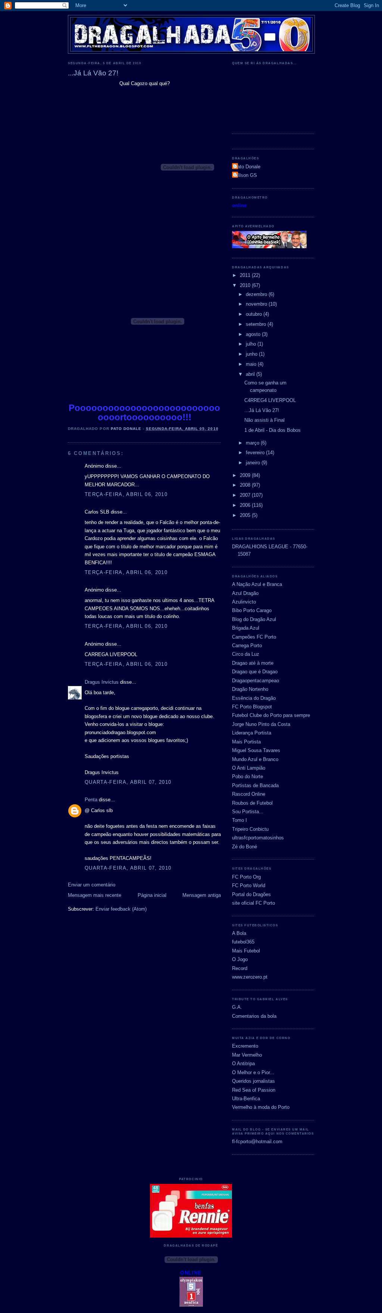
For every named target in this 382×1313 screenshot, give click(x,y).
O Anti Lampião (248, 768)
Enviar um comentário (91, 885)
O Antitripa (243, 1063)
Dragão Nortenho (250, 689)
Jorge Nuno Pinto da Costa (261, 724)
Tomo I (239, 820)
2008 (246, 485)
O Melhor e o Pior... (253, 1072)
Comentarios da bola (254, 1016)
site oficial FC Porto (253, 903)
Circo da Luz (245, 654)
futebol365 (243, 942)
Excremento (245, 1046)
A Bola (239, 933)
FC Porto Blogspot (252, 706)
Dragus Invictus (102, 682)
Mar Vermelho (247, 1055)
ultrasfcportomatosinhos (258, 837)
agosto (254, 334)
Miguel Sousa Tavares (256, 750)
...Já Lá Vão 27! (261, 410)
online (239, 205)
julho (251, 344)
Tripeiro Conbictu (250, 829)
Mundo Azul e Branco (255, 759)
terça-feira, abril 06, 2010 (126, 494)
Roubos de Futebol (252, 803)
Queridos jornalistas (253, 1081)
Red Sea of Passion (253, 1090)
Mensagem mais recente (94, 895)
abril (251, 374)
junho (252, 354)
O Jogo (240, 959)
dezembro (257, 294)
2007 (246, 495)
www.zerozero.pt (249, 977)
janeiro (254, 462)
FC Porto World (248, 885)
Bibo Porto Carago (252, 610)
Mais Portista (246, 742)
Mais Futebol (246, 951)
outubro (254, 314)
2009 (246, 475)
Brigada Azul (245, 628)
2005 (246, 515)
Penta (91, 799)
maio (252, 364)
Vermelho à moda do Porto (260, 1107)
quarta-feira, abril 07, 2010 (128, 782)
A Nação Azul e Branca (257, 584)
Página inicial (152, 895)
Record (239, 968)
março (253, 443)
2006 (246, 505)
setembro (256, 324)
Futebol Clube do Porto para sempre (271, 715)
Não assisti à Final (264, 420)
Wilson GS (245, 175)
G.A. (237, 1007)
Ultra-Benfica (246, 1098)
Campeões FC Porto (254, 637)
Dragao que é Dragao (255, 671)
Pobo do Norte (247, 776)
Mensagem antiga (201, 895)
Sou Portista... (247, 811)
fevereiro (256, 452)
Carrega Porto (247, 645)
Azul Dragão (245, 593)
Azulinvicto (244, 602)
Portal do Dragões (251, 894)
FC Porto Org (246, 877)
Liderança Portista (251, 733)
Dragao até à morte (252, 663)
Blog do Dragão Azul (254, 619)
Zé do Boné (244, 846)
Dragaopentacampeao (255, 680)
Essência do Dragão (254, 698)
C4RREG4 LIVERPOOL (270, 400)
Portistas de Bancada (255, 785)
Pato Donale (247, 166)
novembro (257, 304)
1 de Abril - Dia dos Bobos (272, 430)
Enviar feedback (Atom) (121, 909)
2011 (246, 275)
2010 (246, 285)
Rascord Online (248, 794)
